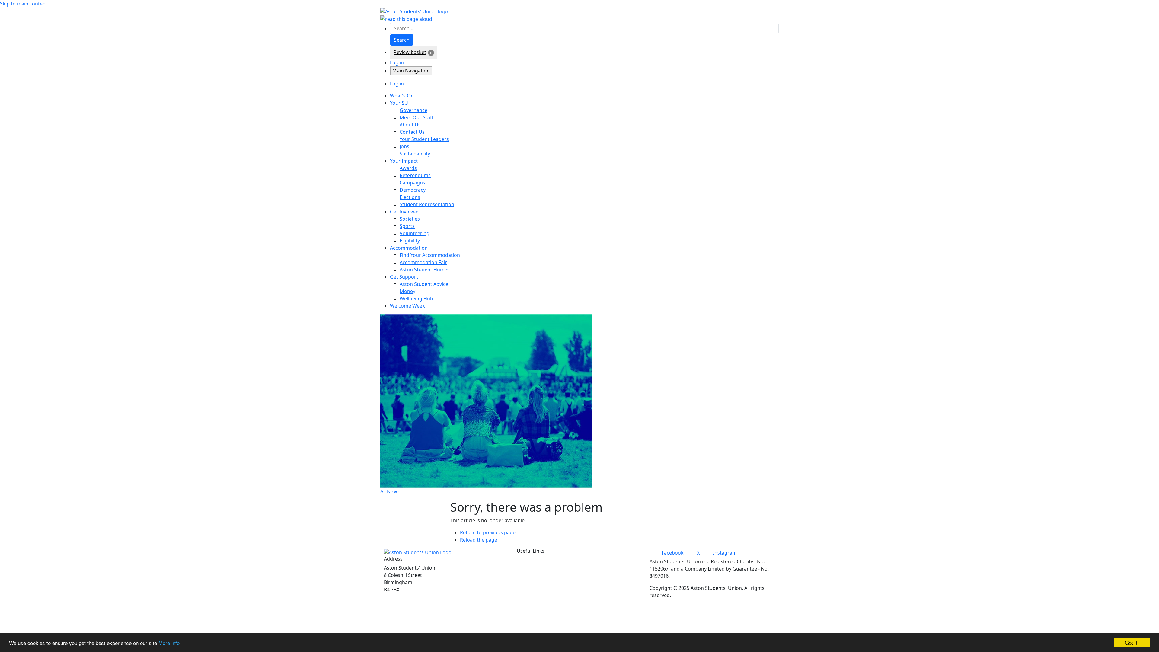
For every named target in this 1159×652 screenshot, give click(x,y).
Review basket (410, 52)
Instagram (725, 552)
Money (407, 291)
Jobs (404, 146)
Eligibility (410, 240)
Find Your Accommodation (430, 255)
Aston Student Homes (425, 269)
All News (390, 491)
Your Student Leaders (424, 139)
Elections (410, 197)
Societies (410, 219)
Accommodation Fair (423, 262)
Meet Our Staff (416, 117)
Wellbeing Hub (416, 298)
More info (169, 643)
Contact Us (412, 132)
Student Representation (427, 204)
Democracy (413, 190)
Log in (397, 62)
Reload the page (478, 539)
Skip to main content (23, 3)
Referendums (415, 175)
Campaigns (412, 182)
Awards (408, 168)
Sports (407, 226)
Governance (413, 110)
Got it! (1132, 642)
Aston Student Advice (424, 284)
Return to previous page (488, 532)
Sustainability (415, 153)
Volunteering (414, 233)
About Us (410, 124)
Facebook (673, 552)
